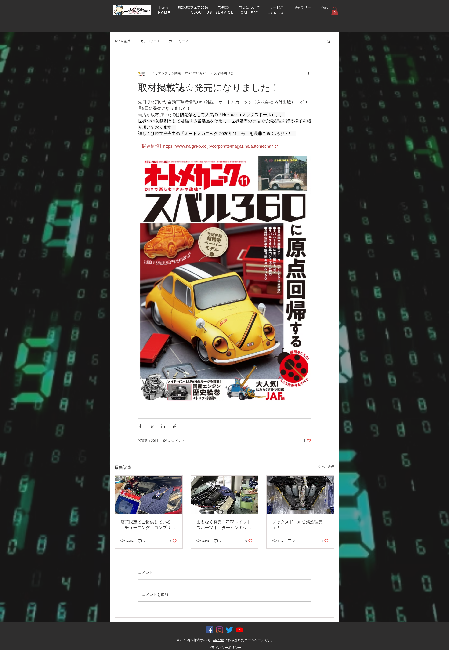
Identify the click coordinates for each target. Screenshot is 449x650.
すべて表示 (326, 467)
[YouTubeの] (239, 629)
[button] (334, 11)
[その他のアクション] (308, 73)
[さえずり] (229, 629)
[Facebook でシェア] (140, 426)
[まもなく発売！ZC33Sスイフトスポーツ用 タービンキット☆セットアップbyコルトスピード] (224, 495)
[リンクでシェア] (174, 426)
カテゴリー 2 (178, 41)
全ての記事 (123, 41)
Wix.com (218, 640)
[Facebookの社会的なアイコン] (209, 629)
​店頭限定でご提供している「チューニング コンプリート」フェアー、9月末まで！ (147, 524)
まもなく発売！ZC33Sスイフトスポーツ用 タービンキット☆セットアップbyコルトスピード (223, 524)
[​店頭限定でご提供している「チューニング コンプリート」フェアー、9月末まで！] (148, 495)
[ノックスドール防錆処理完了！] (300, 495)
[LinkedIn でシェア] (163, 426)
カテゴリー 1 (149, 41)
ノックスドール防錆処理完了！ (297, 524)
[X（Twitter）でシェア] (151, 426)
